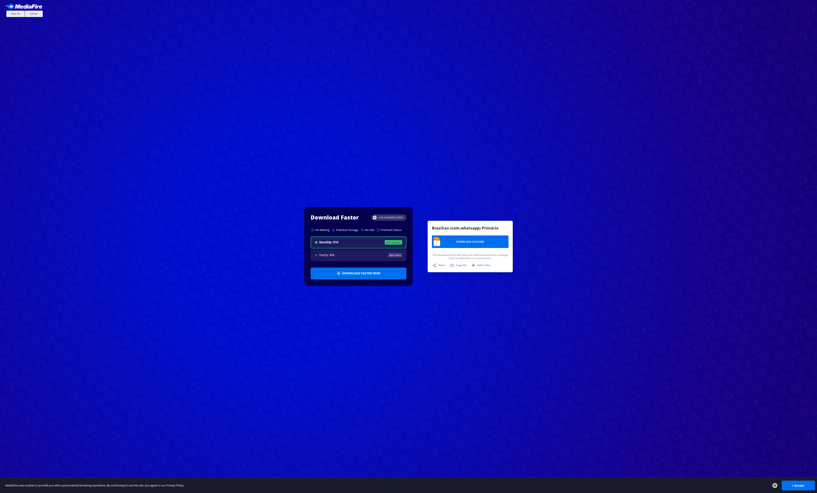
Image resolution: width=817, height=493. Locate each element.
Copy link (461, 265)
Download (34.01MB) (470, 242)
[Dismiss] (775, 485)
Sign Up (15, 13)
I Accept (798, 485)
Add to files (483, 265)
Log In (34, 13)
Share (441, 265)
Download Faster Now (361, 273)
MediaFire (24, 6)
